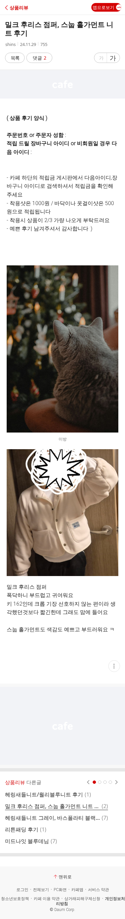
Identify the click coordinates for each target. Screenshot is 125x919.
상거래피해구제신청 (82, 898)
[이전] (88, 782)
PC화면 (60, 889)
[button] (34, 7)
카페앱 (77, 889)
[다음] (116, 782)
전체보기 (41, 889)
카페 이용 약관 (47, 898)
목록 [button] (15, 58)
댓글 (39, 58)
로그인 (22, 889)
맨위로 (65, 877)
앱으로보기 (103, 7)
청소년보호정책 (15, 898)
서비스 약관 (98, 889)
